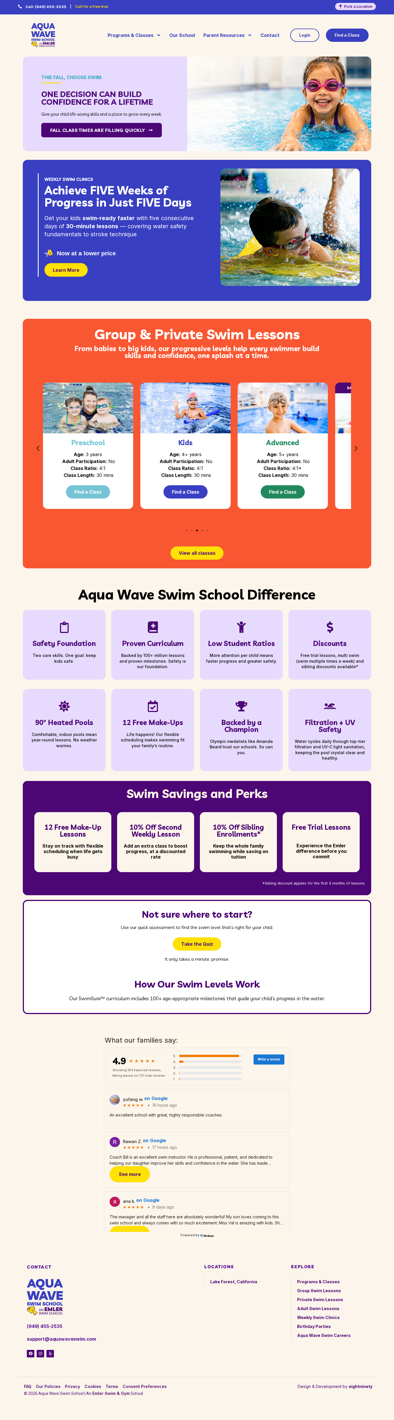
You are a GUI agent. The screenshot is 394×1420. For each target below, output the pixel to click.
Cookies (93, 1386)
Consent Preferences (145, 1386)
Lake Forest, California (233, 1281)
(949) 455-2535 (45, 6)
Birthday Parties (314, 1326)
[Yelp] (50, 1353)
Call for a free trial (91, 6)
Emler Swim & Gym (111, 1393)
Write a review (269, 1059)
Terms (112, 1386)
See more (130, 1174)
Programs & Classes (130, 35)
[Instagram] (40, 1353)
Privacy (72, 1386)
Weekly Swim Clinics (318, 1317)
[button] (38, 448)
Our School (182, 35)
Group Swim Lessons (319, 1290)
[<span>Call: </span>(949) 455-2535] (20, 6)
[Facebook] (30, 1353)
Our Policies (48, 1386)
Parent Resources (224, 35)
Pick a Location (358, 6)
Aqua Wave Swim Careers (324, 1335)
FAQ (27, 1386)
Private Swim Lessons (320, 1299)
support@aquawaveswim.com (61, 1339)
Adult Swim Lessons (318, 1308)
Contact (269, 35)
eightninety (360, 1386)
